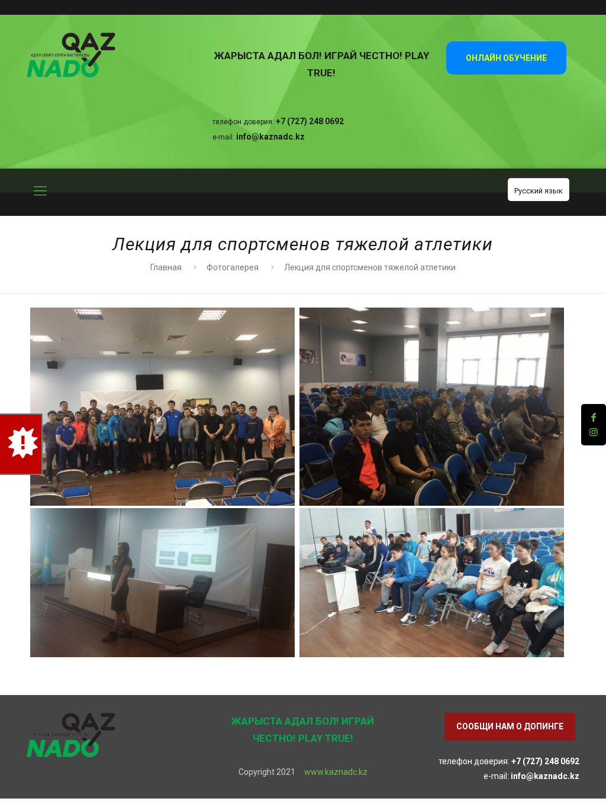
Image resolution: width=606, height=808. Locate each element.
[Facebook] (593, 417)
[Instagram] (593, 432)
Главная (166, 267)
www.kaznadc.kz (336, 772)
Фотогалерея (233, 267)
